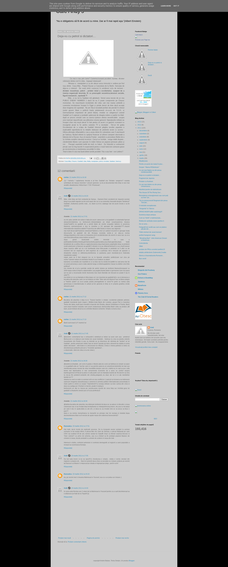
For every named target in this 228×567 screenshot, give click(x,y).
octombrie (143, 137)
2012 (139, 125)
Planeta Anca (143, 293)
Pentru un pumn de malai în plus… (151, 164)
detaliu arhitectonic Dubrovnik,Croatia (152, 252)
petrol (101, 161)
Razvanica (68, 426)
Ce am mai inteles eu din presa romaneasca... (150, 185)
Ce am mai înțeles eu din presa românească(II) (150, 171)
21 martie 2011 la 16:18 (77, 177)
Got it (176, 6)
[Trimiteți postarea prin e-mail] (90, 158)
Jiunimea (141, 282)
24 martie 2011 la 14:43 (79, 488)
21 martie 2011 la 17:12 (77, 297)
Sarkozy (118, 161)
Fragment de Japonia (146, 178)
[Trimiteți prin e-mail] (95, 158)
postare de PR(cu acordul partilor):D (152, 249)
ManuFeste (142, 285)
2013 (139, 122)
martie (141, 158)
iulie (141, 146)
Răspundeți (68, 188)
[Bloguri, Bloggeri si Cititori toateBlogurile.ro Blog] (145, 112)
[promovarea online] (143, 406)
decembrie (143, 131)
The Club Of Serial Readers (148, 297)
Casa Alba (68, 161)
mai (140, 152)
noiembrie (143, 134)
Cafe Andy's (139, 35)
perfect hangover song (147, 235)
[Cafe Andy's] (136, 37)
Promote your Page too (142, 40)
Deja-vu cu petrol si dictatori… (155, 63)
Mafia (89, 161)
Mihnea (140, 289)
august (142, 143)
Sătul (141, 246)
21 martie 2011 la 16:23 (79, 196)
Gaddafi (80, 161)
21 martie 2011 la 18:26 (78, 361)
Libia (84, 161)
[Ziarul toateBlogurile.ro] (138, 390)
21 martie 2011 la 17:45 (79, 333)
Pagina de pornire (93, 538)
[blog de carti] (143, 311)
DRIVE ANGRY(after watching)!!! (150, 212)
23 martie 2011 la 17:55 (79, 456)
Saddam (112, 161)
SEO (155, 419)
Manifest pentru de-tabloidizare (150, 189)
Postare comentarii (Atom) (77, 542)
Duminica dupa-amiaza (147, 215)
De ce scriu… (144, 224)
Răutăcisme (143, 161)
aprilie (141, 155)
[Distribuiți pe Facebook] (102, 158)
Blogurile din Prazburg (146, 270)
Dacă (150, 75)
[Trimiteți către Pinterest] (105, 158)
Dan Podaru (142, 274)
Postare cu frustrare (146, 181)
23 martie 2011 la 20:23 (81, 474)
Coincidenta (143, 243)
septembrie (143, 140)
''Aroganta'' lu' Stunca (146, 208)
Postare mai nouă (64, 538)
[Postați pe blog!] (97, 158)
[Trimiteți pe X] (100, 158)
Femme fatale (153, 50)
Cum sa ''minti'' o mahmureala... (150, 218)
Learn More (166, 6)
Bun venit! (142, 259)
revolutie (106, 161)
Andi (65, 196)
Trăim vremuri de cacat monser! (150, 232)
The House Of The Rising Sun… (150, 192)
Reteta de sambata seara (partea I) (151, 221)
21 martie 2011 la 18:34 (78, 401)
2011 (139, 128)
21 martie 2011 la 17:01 (78, 216)
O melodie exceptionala (147, 205)
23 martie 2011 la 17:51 (81, 426)
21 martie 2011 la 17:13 (77, 319)
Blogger (131, 561)
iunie (141, 149)
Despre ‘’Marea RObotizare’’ (149, 167)
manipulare (94, 161)
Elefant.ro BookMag (145, 278)
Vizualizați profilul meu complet (146, 347)
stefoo (66, 177)
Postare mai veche (122, 538)
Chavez (74, 161)
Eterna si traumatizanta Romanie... (151, 256)
